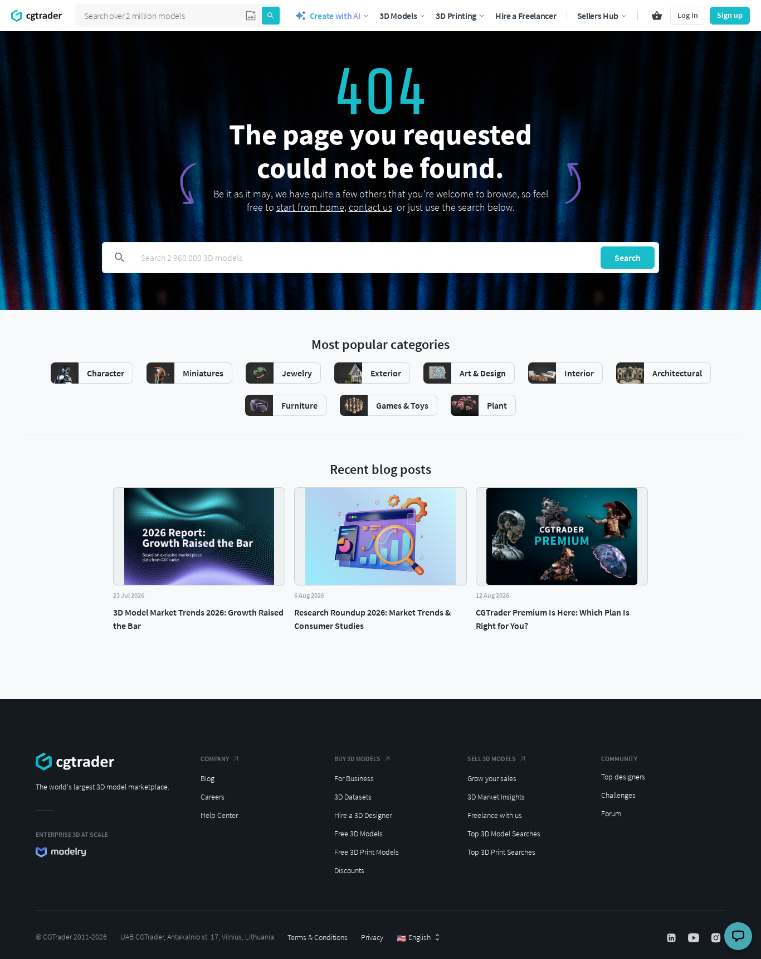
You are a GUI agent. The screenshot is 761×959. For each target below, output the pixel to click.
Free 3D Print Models (366, 852)
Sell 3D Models (491, 758)
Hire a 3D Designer (363, 815)
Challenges (618, 795)
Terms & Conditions (317, 937)
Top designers (623, 777)
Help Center (219, 815)
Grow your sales (491, 778)
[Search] (271, 16)
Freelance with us (494, 815)
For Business (354, 778)
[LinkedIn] (672, 938)
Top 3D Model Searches (503, 834)
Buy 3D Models (357, 758)
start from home (310, 207)
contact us (370, 207)
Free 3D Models (358, 834)
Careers (213, 797)
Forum (611, 813)
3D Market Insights (496, 797)
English (414, 937)
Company (215, 758)
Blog (207, 778)
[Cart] (657, 16)
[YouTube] (694, 938)
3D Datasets (353, 797)
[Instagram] (717, 938)
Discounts (349, 870)
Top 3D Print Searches (501, 852)
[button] (251, 16)
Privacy (372, 937)
